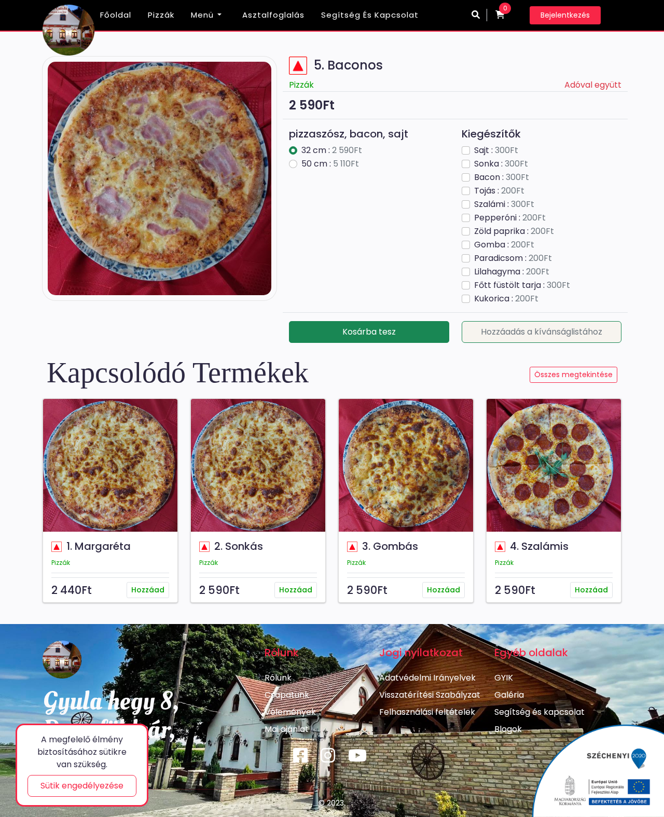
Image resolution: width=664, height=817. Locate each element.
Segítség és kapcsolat (370, 14)
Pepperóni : (510, 218)
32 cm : (331, 150)
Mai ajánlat (287, 729)
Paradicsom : (513, 258)
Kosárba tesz (369, 332)
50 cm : (330, 164)
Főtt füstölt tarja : (522, 285)
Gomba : (504, 245)
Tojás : (499, 191)
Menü (202, 14)
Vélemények (290, 712)
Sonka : (501, 164)
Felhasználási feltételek (427, 712)
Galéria (509, 695)
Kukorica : (506, 298)
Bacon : (501, 177)
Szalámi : (504, 204)
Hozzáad (147, 590)
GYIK (503, 678)
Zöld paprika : (514, 231)
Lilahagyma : (511, 272)
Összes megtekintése (573, 374)
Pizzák (161, 14)
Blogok (508, 729)
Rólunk (278, 678)
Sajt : (496, 150)
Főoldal (115, 14)
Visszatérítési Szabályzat (429, 695)
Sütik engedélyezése (81, 786)
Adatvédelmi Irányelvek (427, 678)
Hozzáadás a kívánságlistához (541, 332)
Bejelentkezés (565, 15)
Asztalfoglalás (273, 14)
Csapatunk (287, 695)
